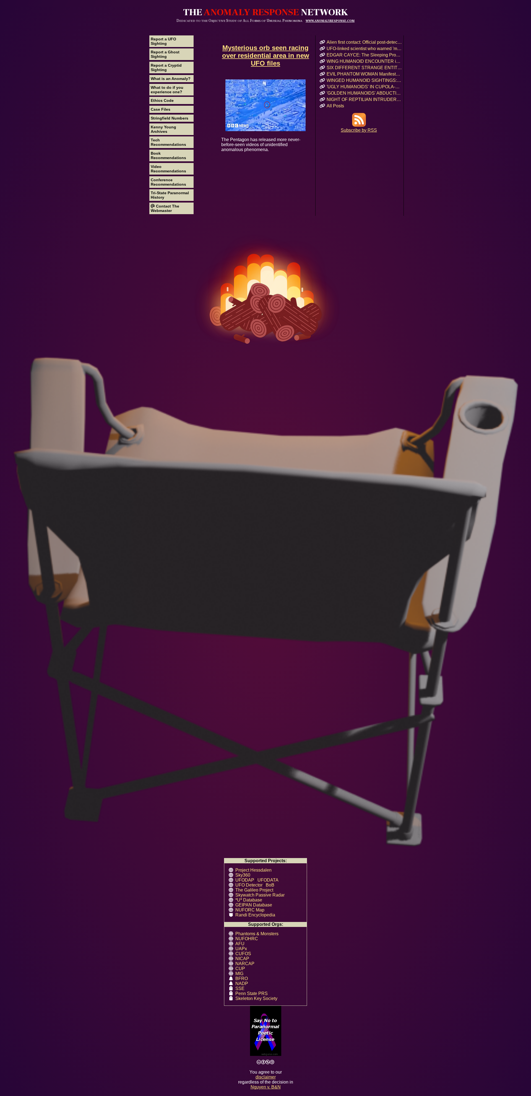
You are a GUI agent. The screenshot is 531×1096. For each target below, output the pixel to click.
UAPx (241, 948)
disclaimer (266, 1077)
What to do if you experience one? (167, 89)
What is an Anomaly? (171, 78)
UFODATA (267, 880)
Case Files (160, 109)
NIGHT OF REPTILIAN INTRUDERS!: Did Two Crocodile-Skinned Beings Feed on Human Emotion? (364, 99)
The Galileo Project (254, 890)
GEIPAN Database (253, 905)
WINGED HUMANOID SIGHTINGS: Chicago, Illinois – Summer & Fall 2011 (364, 80)
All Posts (335, 105)
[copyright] (265, 1062)
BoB (270, 885)
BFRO (241, 978)
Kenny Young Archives (163, 129)
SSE (239, 988)
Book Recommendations (168, 155)
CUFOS (243, 953)
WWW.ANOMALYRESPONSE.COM (330, 21)
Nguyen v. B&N (266, 1087)
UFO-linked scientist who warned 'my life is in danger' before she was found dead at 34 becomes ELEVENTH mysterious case (364, 48)
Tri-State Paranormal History (170, 195)
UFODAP (244, 880)
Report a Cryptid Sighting (166, 67)
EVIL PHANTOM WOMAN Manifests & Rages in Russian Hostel (364, 74)
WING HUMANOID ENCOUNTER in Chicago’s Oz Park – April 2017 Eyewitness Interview (364, 61)
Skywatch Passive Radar (260, 895)
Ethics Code (162, 100)
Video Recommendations (168, 168)
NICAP (242, 958)
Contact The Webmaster (165, 208)
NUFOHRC (246, 938)
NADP (241, 983)
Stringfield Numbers (169, 118)
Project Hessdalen (253, 870)
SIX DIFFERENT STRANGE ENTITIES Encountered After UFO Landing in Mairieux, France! (364, 67)
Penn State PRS (251, 993)
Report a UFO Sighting (163, 41)
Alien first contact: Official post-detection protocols (364, 42)
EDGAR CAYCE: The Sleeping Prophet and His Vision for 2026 (364, 55)
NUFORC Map (249, 910)
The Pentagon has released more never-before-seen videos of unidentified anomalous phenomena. (260, 144)
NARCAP (244, 963)
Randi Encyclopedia (255, 915)
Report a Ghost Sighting (165, 54)
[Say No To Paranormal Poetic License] (265, 1031)
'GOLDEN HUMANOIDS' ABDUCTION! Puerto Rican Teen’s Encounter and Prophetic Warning (364, 93)
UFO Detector (248, 885)
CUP (240, 968)
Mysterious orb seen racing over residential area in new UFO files (265, 55)
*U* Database (248, 900)
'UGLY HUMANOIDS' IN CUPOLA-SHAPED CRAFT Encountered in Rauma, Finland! (364, 86)
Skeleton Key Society (256, 998)
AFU (239, 943)
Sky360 (242, 875)
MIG (239, 973)
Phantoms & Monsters (256, 933)
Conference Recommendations (168, 182)
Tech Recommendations (168, 142)
